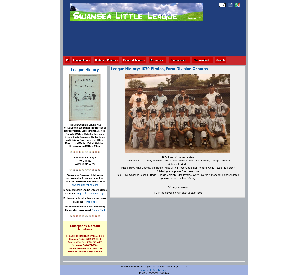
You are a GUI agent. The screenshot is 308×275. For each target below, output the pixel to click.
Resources (157, 60)
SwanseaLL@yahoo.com (154, 270)
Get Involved (202, 60)
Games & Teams (133, 60)
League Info (81, 60)
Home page (90, 201)
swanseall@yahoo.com (85, 184)
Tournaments (178, 60)
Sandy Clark (99, 210)
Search (220, 60)
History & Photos (106, 60)
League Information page (90, 193)
